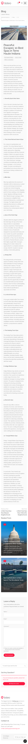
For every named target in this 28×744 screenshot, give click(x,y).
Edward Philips (9, 57)
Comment (6, 626)
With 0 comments (9, 59)
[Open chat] (25, 741)
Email (5, 619)
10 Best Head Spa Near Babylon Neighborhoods (6, 512)
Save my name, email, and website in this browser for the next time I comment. (13, 650)
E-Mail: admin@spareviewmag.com (10, 728)
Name (5, 612)
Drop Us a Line (15, 683)
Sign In (21, 3)
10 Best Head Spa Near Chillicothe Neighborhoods (22, 512)
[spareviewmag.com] (6, 3)
